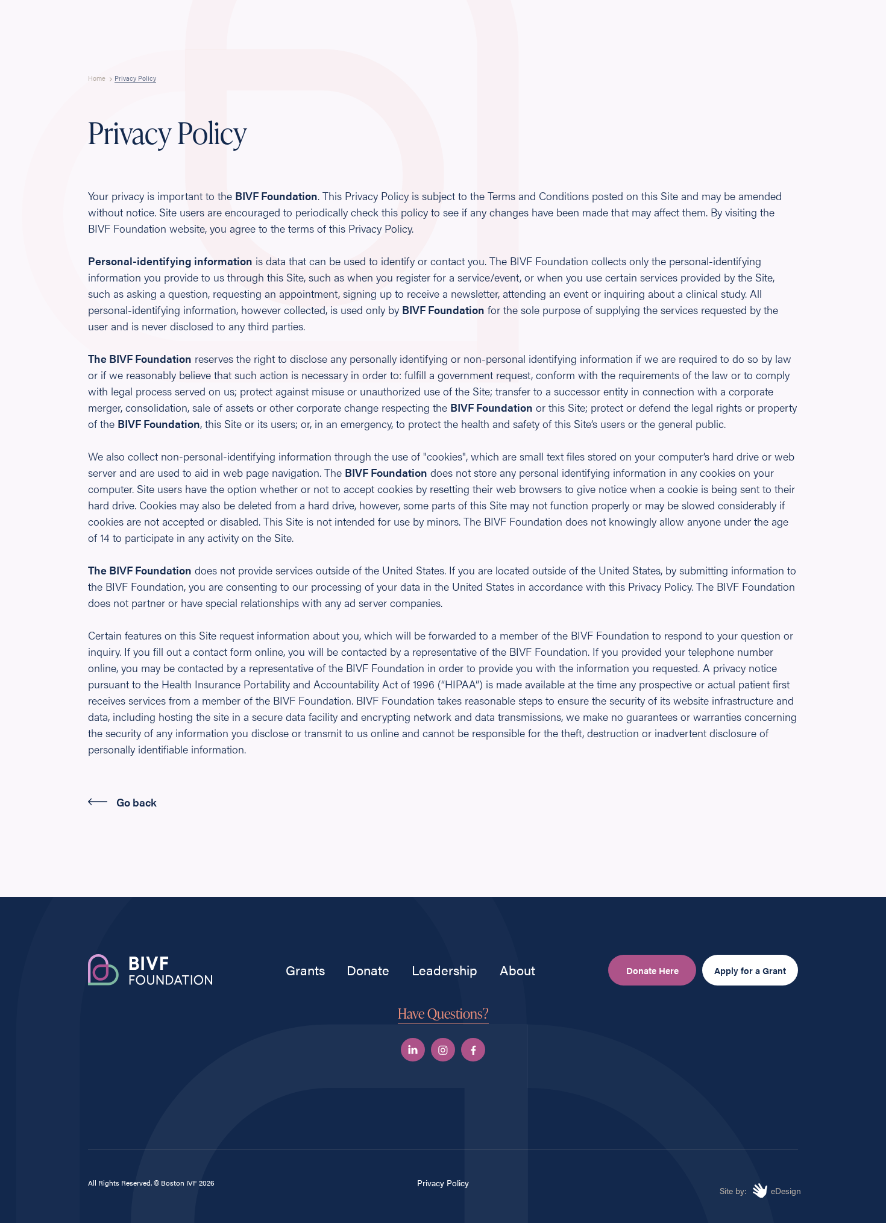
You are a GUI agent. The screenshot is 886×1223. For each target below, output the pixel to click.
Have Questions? (443, 1013)
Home (96, 78)
